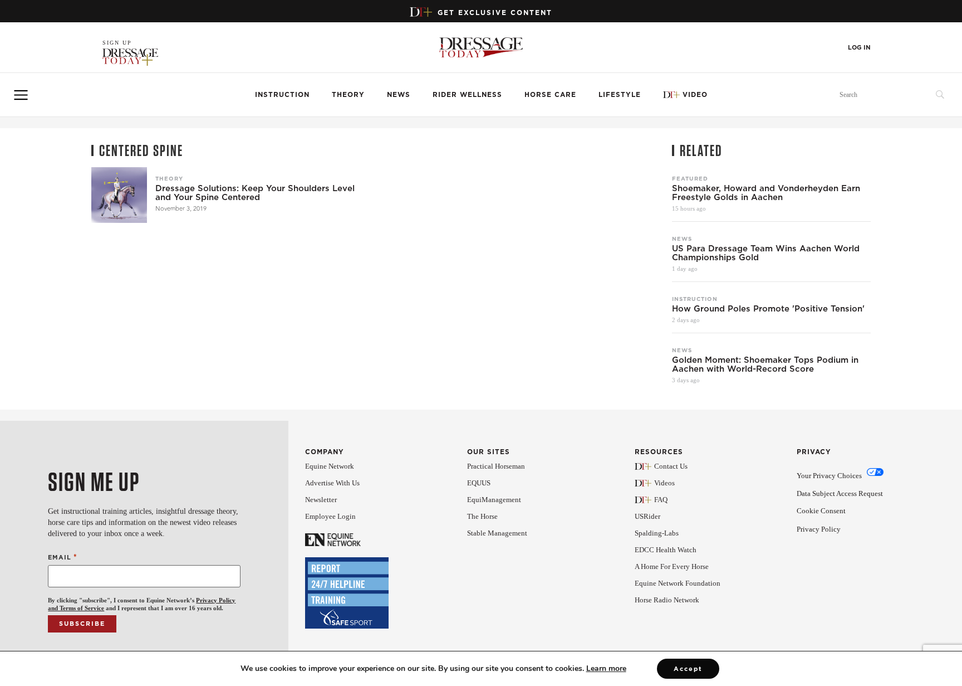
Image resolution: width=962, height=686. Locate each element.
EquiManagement (494, 499)
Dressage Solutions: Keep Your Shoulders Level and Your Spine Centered (255, 193)
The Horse (482, 516)
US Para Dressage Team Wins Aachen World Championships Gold (766, 253)
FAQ (660, 499)
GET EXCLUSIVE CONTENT (495, 12)
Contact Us (671, 466)
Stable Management (497, 533)
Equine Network (329, 466)
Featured (690, 178)
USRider (647, 516)
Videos (664, 483)
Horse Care (550, 94)
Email (62, 557)
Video (695, 94)
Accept (688, 669)
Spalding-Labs (657, 533)
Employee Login (330, 516)
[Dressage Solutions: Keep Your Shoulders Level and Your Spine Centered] (119, 195)
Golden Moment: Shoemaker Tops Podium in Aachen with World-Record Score (765, 364)
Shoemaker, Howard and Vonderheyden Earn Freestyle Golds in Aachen (766, 193)
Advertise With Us (332, 483)
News (398, 94)
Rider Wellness (467, 94)
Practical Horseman (496, 466)
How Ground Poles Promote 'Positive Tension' (768, 308)
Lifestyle (619, 94)
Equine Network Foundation (677, 583)
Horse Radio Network (667, 600)
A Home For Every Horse (672, 566)
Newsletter (321, 499)
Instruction (282, 94)
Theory (348, 94)
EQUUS (478, 483)
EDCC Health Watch (665, 550)
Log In (859, 48)
